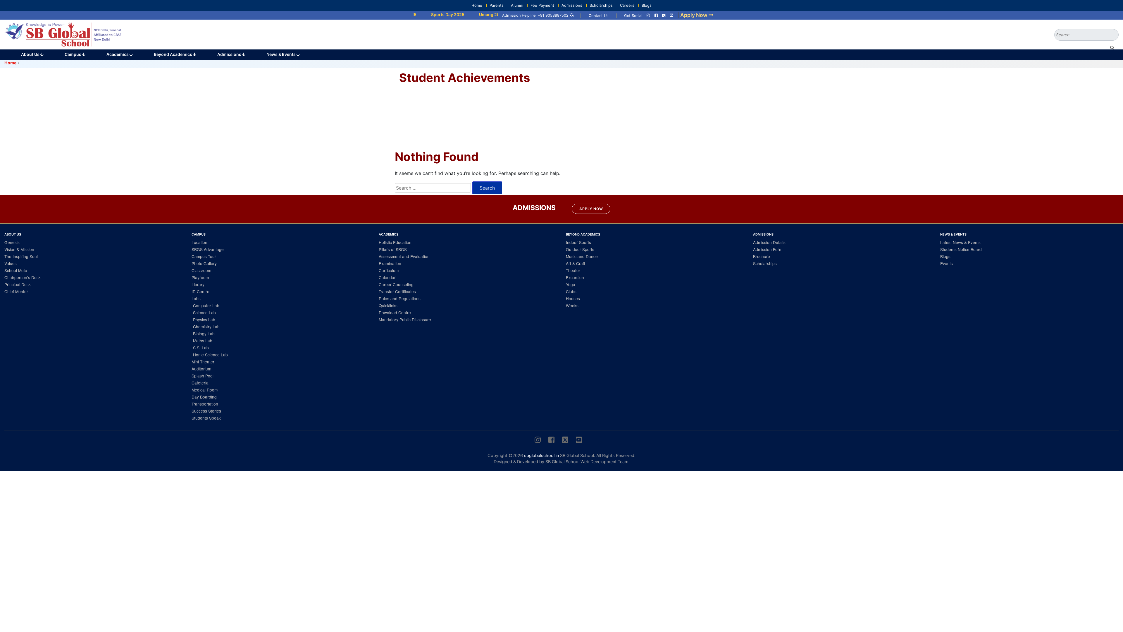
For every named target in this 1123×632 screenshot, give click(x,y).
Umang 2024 (474, 14)
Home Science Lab (210, 355)
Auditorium (201, 369)
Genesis (12, 242)
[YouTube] (671, 15)
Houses (573, 298)
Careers (627, 5)
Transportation (205, 404)
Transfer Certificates (397, 291)
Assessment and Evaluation (404, 256)
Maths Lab (202, 341)
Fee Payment (542, 5)
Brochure (761, 256)
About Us (30, 54)
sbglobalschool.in (541, 455)
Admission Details (769, 242)
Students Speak (206, 418)
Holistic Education (395, 242)
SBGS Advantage (208, 249)
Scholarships (601, 5)
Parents (497, 5)
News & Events (281, 54)
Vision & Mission (19, 249)
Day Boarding (204, 397)
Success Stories (206, 411)
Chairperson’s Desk (22, 277)
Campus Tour (204, 256)
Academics (118, 54)
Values (10, 263)
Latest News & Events (960, 242)
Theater (573, 270)
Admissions (572, 5)
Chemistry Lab (206, 326)
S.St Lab (201, 348)
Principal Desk (17, 284)
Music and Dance (582, 256)
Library (198, 284)
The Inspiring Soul (21, 256)
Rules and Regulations (400, 298)
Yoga (570, 284)
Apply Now (591, 209)
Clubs (571, 291)
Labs (196, 298)
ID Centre (200, 291)
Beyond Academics (173, 54)
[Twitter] (663, 15)
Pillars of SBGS (393, 249)
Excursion (575, 277)
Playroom (200, 277)
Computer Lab (206, 305)
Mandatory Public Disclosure (405, 319)
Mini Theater (203, 362)
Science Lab (204, 312)
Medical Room (205, 390)
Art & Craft (575, 263)
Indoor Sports (578, 242)
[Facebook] (656, 15)
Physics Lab (204, 319)
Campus (73, 54)
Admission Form (767, 249)
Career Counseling (396, 284)
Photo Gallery (204, 263)
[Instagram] (648, 15)
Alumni (517, 5)
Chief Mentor (16, 291)
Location (199, 242)
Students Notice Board (961, 249)
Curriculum (389, 270)
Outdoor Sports (580, 249)
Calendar (387, 277)
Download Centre (395, 312)
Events (946, 263)
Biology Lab (204, 333)
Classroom (201, 270)
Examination (390, 263)
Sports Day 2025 (429, 14)
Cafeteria (200, 383)
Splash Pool (202, 376)
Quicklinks (388, 305)
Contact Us (599, 15)
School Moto (15, 270)
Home (476, 5)
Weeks (572, 305)
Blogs (647, 5)
